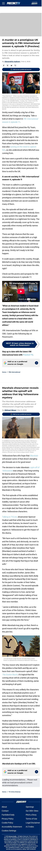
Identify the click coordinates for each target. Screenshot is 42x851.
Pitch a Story (31, 815)
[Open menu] (3, 3)
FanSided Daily (8, 815)
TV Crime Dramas (14, 792)
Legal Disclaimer (33, 823)
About (4, 807)
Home (4, 372)
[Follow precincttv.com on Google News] (36, 363)
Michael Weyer (10, 410)
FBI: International (14, 372)
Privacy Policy (7, 819)
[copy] (15, 65)
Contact (5, 811)
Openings (30, 807)
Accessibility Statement (12, 827)
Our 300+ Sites (32, 811)
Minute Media (12, 836)
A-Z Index (30, 827)
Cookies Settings (9, 831)
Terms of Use (31, 819)
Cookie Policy (7, 823)
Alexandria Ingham (12, 61)
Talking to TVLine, (9, 517)
